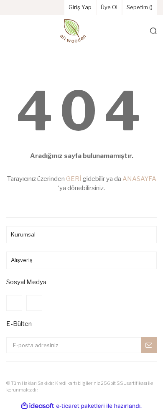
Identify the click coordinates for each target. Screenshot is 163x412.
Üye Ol (109, 7)
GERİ (73, 179)
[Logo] (73, 31)
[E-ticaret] (80, 405)
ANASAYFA (139, 179)
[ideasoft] (37, 406)
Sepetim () (140, 7)
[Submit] (149, 345)
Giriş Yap (80, 7)
